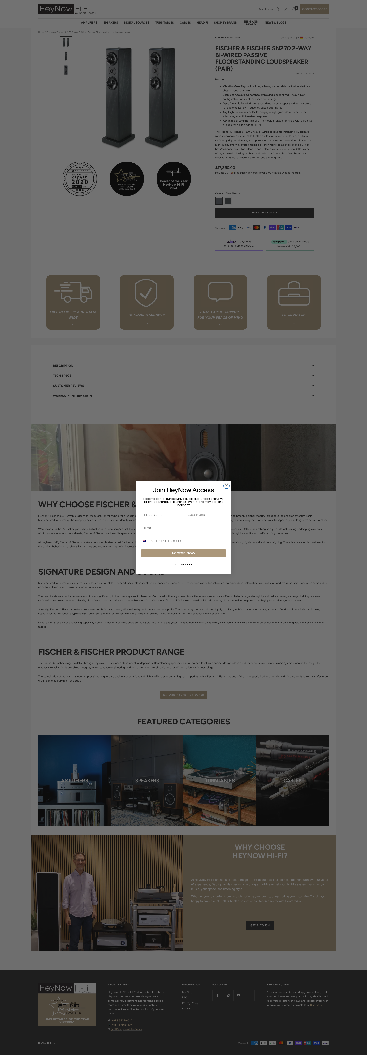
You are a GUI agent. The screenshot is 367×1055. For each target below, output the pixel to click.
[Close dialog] (226, 486)
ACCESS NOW (183, 553)
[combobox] (147, 540)
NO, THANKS (184, 564)
